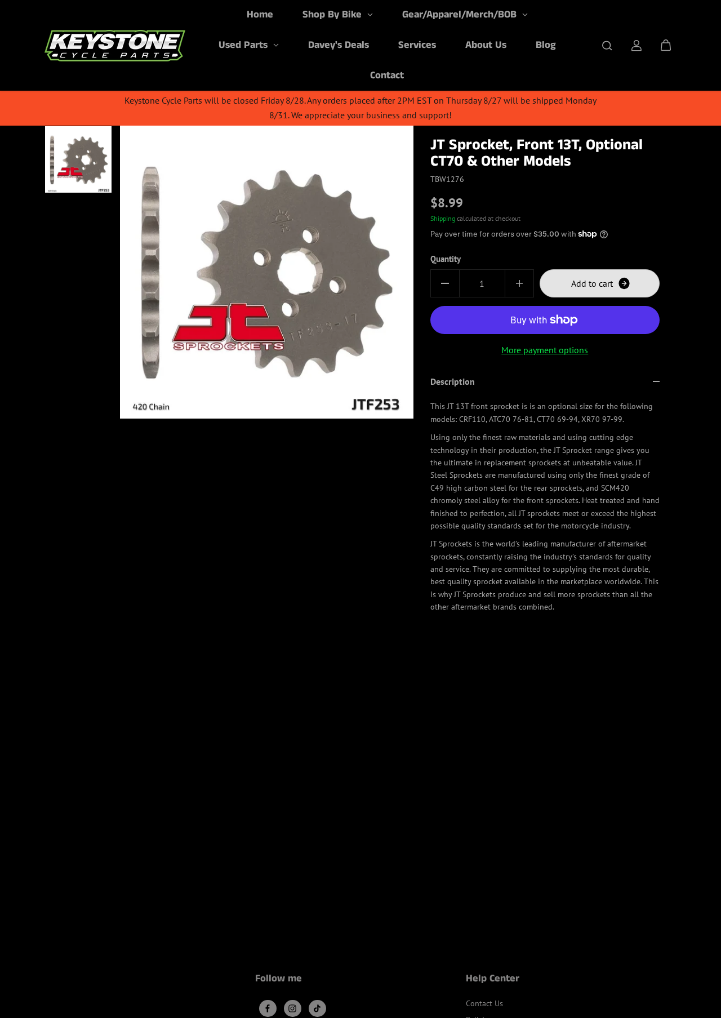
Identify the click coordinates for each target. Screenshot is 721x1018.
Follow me (278, 979)
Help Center (492, 979)
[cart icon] (666, 45)
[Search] (607, 45)
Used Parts (244, 45)
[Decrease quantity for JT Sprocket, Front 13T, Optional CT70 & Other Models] (445, 283)
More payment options (544, 349)
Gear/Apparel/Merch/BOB (460, 14)
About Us (485, 45)
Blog (546, 45)
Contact (387, 75)
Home (260, 14)
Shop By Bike (333, 14)
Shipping (442, 218)
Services (417, 45)
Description (452, 381)
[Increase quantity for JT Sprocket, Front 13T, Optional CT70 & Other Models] (519, 283)
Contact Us (484, 1003)
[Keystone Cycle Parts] (114, 45)
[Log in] (636, 45)
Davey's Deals (338, 45)
